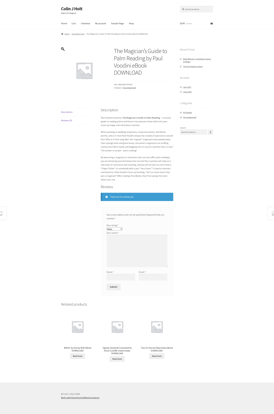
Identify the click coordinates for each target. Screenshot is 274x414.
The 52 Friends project (193, 66)
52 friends (187, 112)
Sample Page (117, 23)
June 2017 (187, 92)
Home (64, 23)
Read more (77, 356)
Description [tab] (66, 112)
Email (142, 272)
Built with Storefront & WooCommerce (80, 397)
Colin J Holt (71, 9)
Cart (74, 23)
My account (100, 23)
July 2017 (187, 87)
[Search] (210, 132)
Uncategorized (78, 34)
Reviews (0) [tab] (66, 120)
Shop (131, 23)
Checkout (85, 23)
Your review (113, 232)
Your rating (113, 225)
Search (183, 128)
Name (110, 272)
